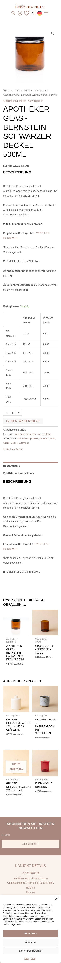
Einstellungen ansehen (30, 950)
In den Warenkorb (23, 421)
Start (5, 90)
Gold (52, 438)
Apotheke (33, 438)
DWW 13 (12, 238)
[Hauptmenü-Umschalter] (46, 14)
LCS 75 (39, 233)
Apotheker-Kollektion (35, 90)
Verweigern (30, 942)
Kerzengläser (16, 90)
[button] (56, 898)
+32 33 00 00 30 (31, 873)
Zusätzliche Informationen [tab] (18, 473)
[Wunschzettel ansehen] (26, 15)
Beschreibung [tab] (11, 465)
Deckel (14, 443)
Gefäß (6, 443)
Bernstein (23, 438)
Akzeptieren (30, 933)
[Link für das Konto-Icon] (19, 13)
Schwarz (44, 438)
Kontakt (30, 892)
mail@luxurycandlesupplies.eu (30, 878)
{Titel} (26, 958)
